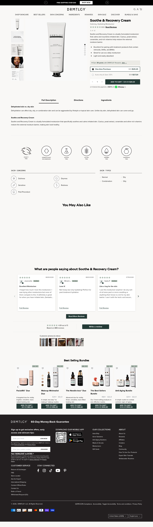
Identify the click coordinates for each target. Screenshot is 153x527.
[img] (24, 277)
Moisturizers (97, 446)
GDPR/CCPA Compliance (83, 504)
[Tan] (42, 382)
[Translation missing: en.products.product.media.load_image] (17, 24)
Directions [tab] (78, 100)
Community (123, 449)
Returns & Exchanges (18, 469)
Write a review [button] (95, 326)
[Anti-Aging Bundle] (125, 376)
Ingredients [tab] (106, 100)
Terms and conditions (124, 504)
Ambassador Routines (126, 458)
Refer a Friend (16, 491)
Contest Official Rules (18, 485)
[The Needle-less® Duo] (76, 376)
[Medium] (42, 379)
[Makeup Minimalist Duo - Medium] (51, 376)
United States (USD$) (116, 516)
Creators (122, 443)
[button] (95, 27)
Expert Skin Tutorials (126, 455)
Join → (124, 63)
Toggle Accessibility (109, 504)
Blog (120, 446)
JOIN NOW (43, 439)
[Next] (107, 2)
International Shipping (18, 482)
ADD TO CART (123, 82)
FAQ (12, 473)
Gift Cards (96, 449)
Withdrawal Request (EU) (19, 494)
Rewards (122, 436)
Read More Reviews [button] (77, 316)
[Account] (138, 9)
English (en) (134, 516)
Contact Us (15, 488)
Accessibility (97, 504)
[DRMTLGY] (76, 9)
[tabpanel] (76, 133)
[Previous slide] (45, 2)
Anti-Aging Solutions (100, 440)
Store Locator (15, 476)
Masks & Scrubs (98, 443)
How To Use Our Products (128, 452)
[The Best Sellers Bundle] (101, 376)
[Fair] (42, 376)
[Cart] (141, 9)
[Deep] (42, 385)
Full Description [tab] (49, 100)
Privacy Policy (137, 504)
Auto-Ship (96, 433)
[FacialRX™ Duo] (27, 376)
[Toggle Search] (134, 9)
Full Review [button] (24, 308)
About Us (122, 433)
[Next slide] (138, 296)
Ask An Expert (16, 479)
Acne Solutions (98, 436)
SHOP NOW (86, 2)
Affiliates (122, 440)
